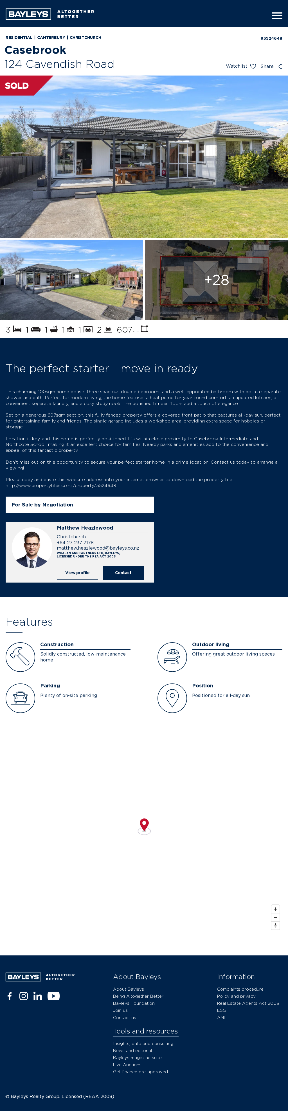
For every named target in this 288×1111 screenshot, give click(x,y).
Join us (120, 1010)
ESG (221, 1010)
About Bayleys (128, 989)
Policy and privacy (236, 996)
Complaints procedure (240, 989)
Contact (123, 572)
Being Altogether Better (138, 996)
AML (221, 1017)
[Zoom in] (275, 909)
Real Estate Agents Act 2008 (248, 1003)
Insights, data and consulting (143, 1043)
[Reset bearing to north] (275, 925)
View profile (77, 572)
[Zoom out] (275, 917)
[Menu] (275, 16)
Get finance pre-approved (140, 1071)
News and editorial (132, 1050)
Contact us (124, 1017)
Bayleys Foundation (134, 1003)
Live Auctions (127, 1064)
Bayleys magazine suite (137, 1057)
